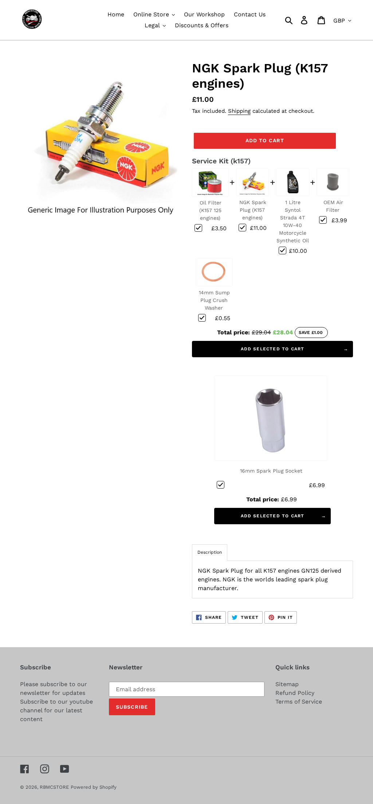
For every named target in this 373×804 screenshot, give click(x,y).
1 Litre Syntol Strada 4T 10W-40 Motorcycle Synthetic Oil (292, 221)
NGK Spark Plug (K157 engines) (252, 209)
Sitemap (287, 684)
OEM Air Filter (333, 206)
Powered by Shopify (94, 787)
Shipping (239, 111)
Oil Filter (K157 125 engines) (210, 210)
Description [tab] (209, 552)
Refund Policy (294, 692)
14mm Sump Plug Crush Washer (214, 300)
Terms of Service (298, 701)
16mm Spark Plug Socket (271, 471)
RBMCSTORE (54, 787)
